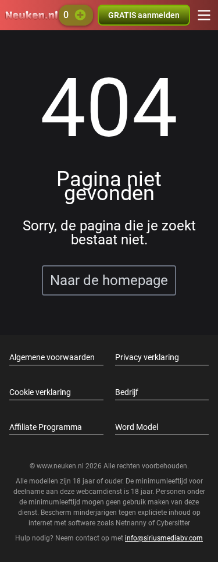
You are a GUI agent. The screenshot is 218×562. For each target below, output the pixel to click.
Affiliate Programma (45, 427)
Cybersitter (173, 523)
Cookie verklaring (40, 392)
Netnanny (132, 523)
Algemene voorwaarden (52, 357)
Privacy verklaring (147, 357)
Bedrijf (126, 392)
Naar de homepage (109, 280)
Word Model (136, 427)
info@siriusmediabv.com (164, 538)
